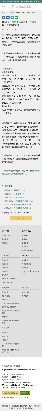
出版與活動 (6, 296)
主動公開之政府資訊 (9, 307)
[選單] (3, 6)
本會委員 (5, 239)
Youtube (36, 2)
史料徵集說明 (26, 292)
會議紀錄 (25, 246)
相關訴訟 (5, 271)
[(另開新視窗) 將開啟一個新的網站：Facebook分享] (8, 17)
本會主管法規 (26, 264)
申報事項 (5, 275)
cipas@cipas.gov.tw (17, 374)
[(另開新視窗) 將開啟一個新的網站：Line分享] (16, 17)
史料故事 (25, 296)
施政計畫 (5, 299)
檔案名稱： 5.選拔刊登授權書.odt (17, 204)
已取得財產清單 (7, 282)
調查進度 (5, 260)
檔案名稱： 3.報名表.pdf (14, 197)
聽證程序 (5, 264)
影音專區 (5, 292)
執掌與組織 (6, 235)
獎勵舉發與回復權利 (9, 279)
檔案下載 (5, 336)
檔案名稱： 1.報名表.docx (14, 190)
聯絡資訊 (5, 243)
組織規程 (25, 260)
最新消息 (25, 235)
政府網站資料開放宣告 (10, 393)
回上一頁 (21, 218)
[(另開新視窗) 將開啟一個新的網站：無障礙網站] (25, 393)
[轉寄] (3, 17)
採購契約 (5, 317)
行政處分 (5, 267)
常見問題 (16, 1)
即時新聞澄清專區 (28, 250)
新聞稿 (24, 239)
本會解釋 (25, 267)
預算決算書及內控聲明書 (10, 303)
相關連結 (5, 340)
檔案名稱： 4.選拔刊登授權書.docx (18, 201)
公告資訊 (10, 13)
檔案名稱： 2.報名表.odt (14, 194)
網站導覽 (9, 1)
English (22, 1)
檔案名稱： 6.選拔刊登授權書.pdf (17, 208)
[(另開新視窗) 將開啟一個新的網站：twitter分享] (12, 17)
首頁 (4, 1)
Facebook (29, 2)
